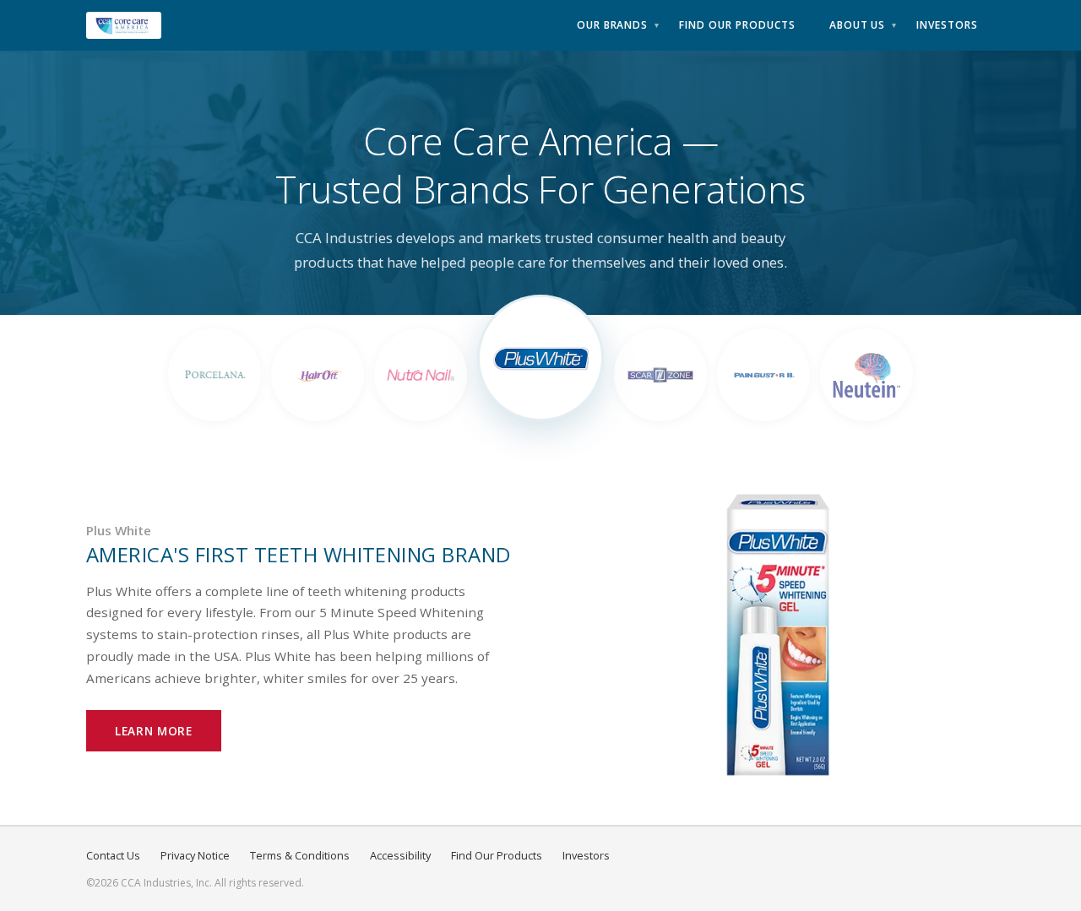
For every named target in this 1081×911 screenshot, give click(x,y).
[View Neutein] (866, 374)
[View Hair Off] (317, 374)
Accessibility (400, 855)
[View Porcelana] (214, 374)
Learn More (154, 731)
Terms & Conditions (300, 855)
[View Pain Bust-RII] (763, 374)
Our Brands (613, 25)
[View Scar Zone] (660, 374)
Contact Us (113, 855)
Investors (947, 25)
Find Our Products (737, 25)
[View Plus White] (540, 358)
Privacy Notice (195, 855)
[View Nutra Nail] (420, 374)
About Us (857, 25)
